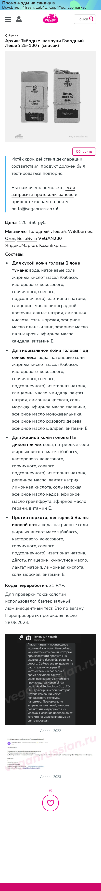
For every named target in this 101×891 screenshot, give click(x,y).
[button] (19, 19)
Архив (12, 35)
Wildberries (80, 231)
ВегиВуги (27, 238)
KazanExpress (52, 245)
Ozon (10, 238)
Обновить (84, 151)
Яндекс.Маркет (21, 245)
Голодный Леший (47, 231)
